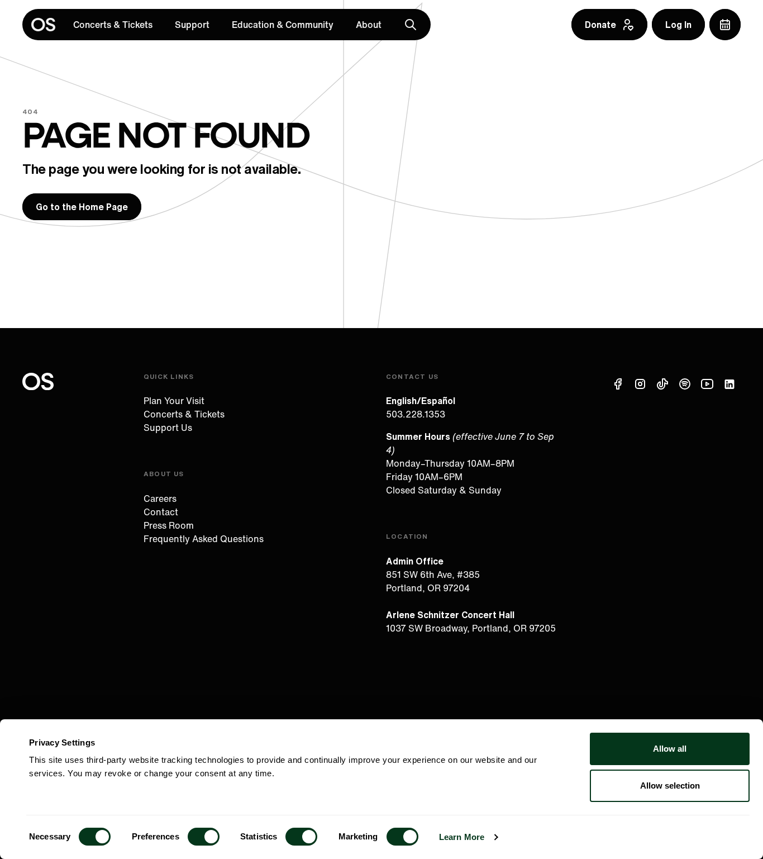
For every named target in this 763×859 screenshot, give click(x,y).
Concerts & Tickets (112, 24)
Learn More (461, 837)
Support (192, 24)
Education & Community (282, 24)
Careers (160, 498)
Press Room (169, 525)
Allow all (669, 748)
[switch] (204, 837)
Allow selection (670, 785)
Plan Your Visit (174, 400)
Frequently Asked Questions (204, 538)
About (369, 24)
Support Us (168, 427)
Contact (161, 511)
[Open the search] (410, 24)
